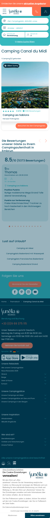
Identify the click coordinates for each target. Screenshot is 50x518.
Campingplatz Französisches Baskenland (25, 259)
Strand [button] (4, 374)
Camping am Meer (25, 248)
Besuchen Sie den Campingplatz (31, 126)
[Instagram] (28, 292)
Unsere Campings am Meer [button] (12, 395)
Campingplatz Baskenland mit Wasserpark (25, 253)
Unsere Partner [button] (7, 445)
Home (4, 302)
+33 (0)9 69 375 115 (14, 323)
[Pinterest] (22, 292)
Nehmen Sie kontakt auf (17, 345)
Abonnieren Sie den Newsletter (25, 284)
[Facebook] (15, 292)
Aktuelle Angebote (8, 422)
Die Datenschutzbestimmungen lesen (16, 507)
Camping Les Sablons (16, 115)
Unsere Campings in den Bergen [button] (14, 402)
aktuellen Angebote (35, 3)
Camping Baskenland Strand (25, 264)
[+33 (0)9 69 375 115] (36, 11)
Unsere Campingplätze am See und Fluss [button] (18, 398)
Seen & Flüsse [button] (6, 380)
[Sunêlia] (15, 11)
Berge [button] (3, 377)
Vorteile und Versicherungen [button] (12, 442)
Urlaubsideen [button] (6, 418)
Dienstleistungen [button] (8, 438)
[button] (45, 11)
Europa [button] (4, 384)
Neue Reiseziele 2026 (9, 371)
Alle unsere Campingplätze (12, 368)
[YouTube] (35, 292)
